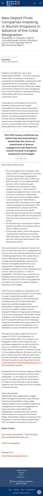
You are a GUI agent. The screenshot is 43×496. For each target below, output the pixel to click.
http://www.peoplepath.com (15, 456)
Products (21, 472)
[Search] (40, 3)
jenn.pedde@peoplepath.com (15, 437)
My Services (20, 477)
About (21, 474)
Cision (24, 493)
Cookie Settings (30, 490)
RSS (23, 490)
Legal (9, 490)
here (16, 387)
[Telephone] (34, 3)
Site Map (16, 490)
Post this (23, 158)
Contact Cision (21, 470)
